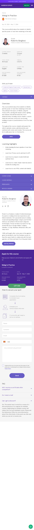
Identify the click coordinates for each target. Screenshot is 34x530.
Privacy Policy (8, 368)
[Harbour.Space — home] (6, 5)
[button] (32, 5)
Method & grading (7, 188)
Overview (4, 97)
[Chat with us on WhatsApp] (31, 527)
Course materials (7, 180)
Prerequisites (5, 184)
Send (17, 375)
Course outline (6, 176)
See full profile (8, 243)
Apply (11, 137)
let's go (17, 286)
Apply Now (26, 5)
